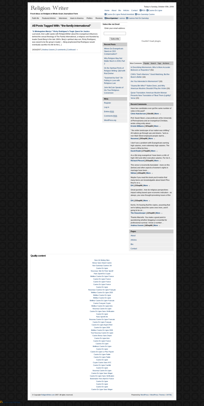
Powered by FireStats (11, 402)
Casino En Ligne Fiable (102, 354)
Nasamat (134, 138)
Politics (89, 18)
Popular (146, 63)
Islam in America (76, 18)
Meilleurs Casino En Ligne (102, 346)
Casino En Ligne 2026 (102, 327)
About (114, 10)
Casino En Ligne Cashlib (102, 365)
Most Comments (136, 63)
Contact (134, 10)
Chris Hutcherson (138, 114)
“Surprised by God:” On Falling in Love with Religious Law (113, 80)
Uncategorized (112, 18)
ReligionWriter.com (48, 395)
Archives (166, 63)
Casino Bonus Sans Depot (102, 335)
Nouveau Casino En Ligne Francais (102, 319)
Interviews (63, 18)
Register (107, 103)
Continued (71, 50)
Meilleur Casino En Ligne (102, 295)
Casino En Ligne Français (102, 322)
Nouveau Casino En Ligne (102, 309)
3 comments (61, 50)
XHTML (169, 395)
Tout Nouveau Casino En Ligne (102, 333)
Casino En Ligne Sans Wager (102, 373)
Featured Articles (49, 18)
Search (153, 63)
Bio (119, 10)
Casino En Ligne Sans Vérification (102, 311)
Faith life (35, 18)
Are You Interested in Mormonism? (145, 81)
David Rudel (136, 151)
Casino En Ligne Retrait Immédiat (120, 14)
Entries (109, 112)
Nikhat (133, 173)
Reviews (99, 18)
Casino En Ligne (155, 10)
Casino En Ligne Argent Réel (102, 325)
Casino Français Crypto (102, 303)
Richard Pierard (137, 161)
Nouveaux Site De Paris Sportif (102, 271)
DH (132, 185)
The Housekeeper (138, 213)
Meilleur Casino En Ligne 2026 (102, 330)
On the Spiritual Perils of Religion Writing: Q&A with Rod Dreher (114, 70)
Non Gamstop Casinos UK (102, 265)
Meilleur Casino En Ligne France (102, 276)
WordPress (145, 395)
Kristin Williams (137, 126)
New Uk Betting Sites (102, 260)
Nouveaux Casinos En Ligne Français (102, 290)
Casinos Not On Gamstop (138, 18)
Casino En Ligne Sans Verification (102, 376)
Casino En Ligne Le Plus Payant (102, 352)
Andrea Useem (48, 50)
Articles (126, 10)
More (157, 114)
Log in (106, 107)
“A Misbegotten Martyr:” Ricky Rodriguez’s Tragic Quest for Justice (61, 31)
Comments (110, 116)
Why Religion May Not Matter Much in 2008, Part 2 (114, 61)
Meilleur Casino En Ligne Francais (102, 300)
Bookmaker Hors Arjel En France (102, 379)
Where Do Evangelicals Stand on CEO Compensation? (113, 51)
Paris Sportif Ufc (102, 317)
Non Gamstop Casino (146, 14)
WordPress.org (110, 120)
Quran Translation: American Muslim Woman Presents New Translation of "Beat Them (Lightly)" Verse (151, 95)
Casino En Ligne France (102, 279)
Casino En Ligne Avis (102, 338)
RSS (143, 10)
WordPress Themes (157, 395)
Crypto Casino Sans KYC (102, 362)
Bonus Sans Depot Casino (102, 263)
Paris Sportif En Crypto (102, 274)
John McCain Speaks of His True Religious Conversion (113, 90)
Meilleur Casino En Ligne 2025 (102, 292)
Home (107, 10)
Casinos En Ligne (102, 344)
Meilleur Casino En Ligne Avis (102, 306)
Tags (159, 63)
